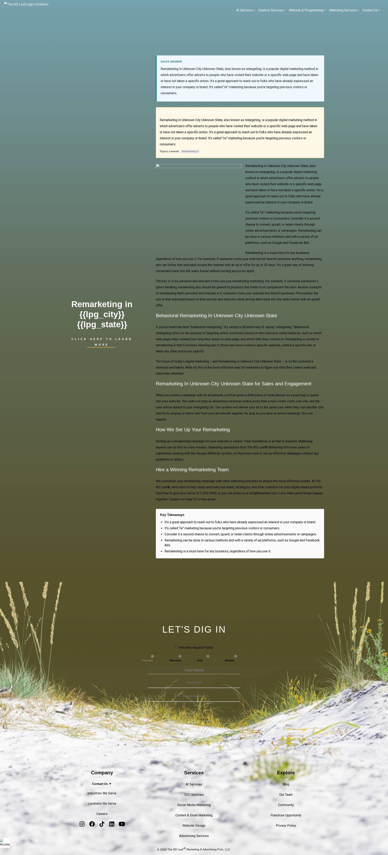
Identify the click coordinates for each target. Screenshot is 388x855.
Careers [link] (102, 814)
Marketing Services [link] (343, 10)
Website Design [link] (193, 826)
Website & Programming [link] (306, 10)
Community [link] (286, 805)
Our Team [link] (286, 795)
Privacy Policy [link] (286, 826)
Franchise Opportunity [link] (286, 815)
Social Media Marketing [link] (194, 805)
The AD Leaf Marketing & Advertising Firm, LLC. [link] (199, 849)
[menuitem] (246, 10)
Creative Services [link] (270, 10)
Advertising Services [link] (194, 836)
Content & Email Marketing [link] (194, 815)
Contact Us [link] (370, 10)
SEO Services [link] (194, 795)
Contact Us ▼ (102, 783)
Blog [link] (286, 784)
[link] (5, 843)
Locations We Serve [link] (102, 803)
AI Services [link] (244, 10)
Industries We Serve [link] (102, 793)
